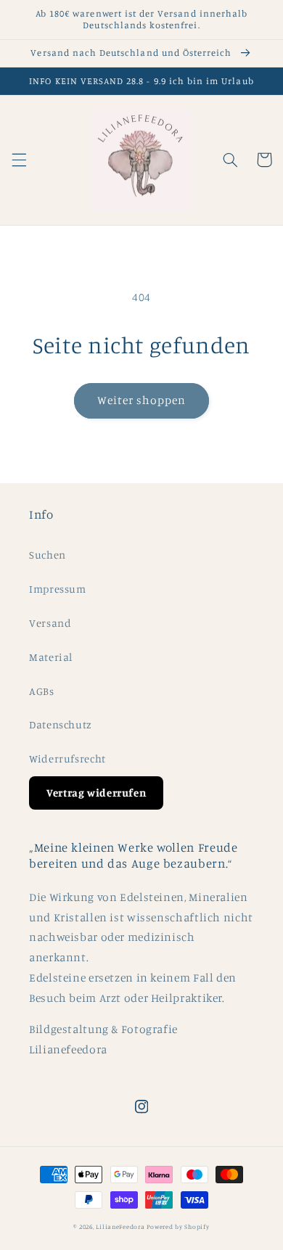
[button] (19, 159)
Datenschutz (60, 724)
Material (51, 657)
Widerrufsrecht (67, 758)
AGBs (41, 691)
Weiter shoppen (141, 400)
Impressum (57, 589)
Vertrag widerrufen (96, 792)
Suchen (47, 554)
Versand (50, 623)
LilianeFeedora (120, 1226)
